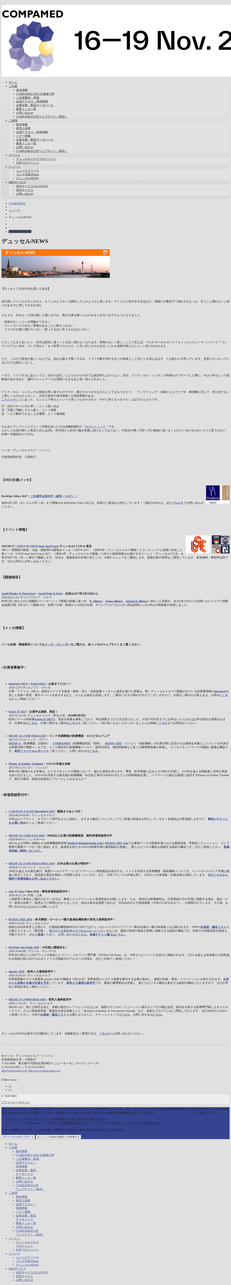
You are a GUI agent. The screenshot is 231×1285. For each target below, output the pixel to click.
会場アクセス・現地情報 (32, 101)
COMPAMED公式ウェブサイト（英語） (41, 116)
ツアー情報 (23, 135)
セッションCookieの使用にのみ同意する (58, 1137)
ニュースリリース (27, 170)
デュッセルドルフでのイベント (36, 158)
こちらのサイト (11, 399)
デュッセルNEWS (27, 178)
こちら (103, 1033)
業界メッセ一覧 (26, 109)
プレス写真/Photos (27, 174)
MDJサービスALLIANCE (32, 186)
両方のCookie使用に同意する (18, 1137)
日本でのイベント (27, 162)
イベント (14, 155)
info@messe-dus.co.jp (14, 1070)
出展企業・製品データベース (35, 105)
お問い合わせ (24, 112)
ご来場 (13, 120)
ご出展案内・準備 (27, 97)
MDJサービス (17, 182)
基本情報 (22, 90)
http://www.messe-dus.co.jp (44, 1070)
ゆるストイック (95, 426)
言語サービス (24, 190)
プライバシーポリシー (15, 1102)
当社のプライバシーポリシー (175, 1112)
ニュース (14, 166)
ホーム (13, 82)
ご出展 (13, 86)
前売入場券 (23, 128)
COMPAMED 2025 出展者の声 (35, 93)
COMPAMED (17, 203)
